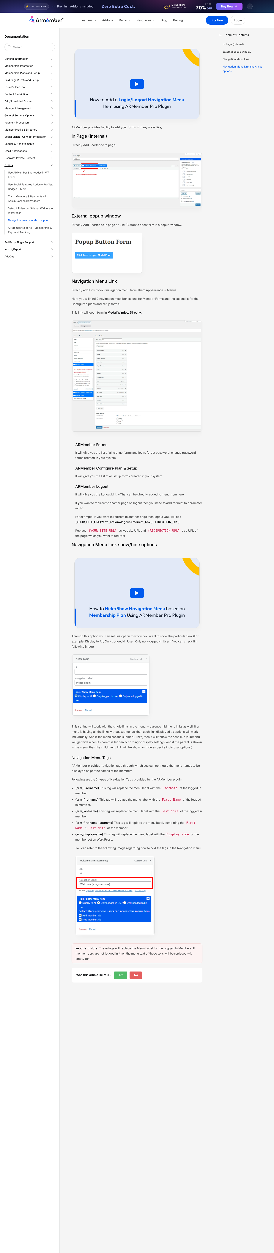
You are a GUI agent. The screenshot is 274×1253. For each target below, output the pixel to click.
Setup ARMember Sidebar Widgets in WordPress (30, 210)
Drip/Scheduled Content (18, 101)
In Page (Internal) (233, 44)
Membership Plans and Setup (22, 72)
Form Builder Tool (14, 87)
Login (238, 20)
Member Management (17, 108)
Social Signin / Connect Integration (25, 136)
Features (86, 20)
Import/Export (12, 249)
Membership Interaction (18, 65)
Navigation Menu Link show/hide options (242, 69)
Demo (123, 20)
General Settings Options (19, 115)
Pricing (178, 20)
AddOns (9, 256)
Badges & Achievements (19, 143)
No (135, 975)
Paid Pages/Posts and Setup (21, 80)
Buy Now (217, 20)
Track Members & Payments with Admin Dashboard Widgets (28, 198)
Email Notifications (15, 150)
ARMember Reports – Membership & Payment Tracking (30, 230)
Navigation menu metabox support (29, 220)
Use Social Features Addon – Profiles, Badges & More (30, 186)
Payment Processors (16, 122)
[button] (94, 20)
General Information (16, 58)
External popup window (237, 51)
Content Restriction (16, 94)
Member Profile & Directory (20, 129)
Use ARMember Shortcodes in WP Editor (28, 175)
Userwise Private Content (19, 157)
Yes (120, 975)
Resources (144, 20)
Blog (164, 20)
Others (8, 165)
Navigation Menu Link (236, 59)
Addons (107, 20)
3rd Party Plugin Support (19, 242)
